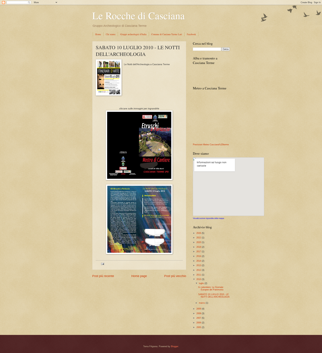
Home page (139, 276)
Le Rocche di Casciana (138, 15)
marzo (202, 303)
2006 (199, 322)
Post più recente (103, 276)
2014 (199, 261)
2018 (199, 247)
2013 (199, 265)
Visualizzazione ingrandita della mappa (208, 218)
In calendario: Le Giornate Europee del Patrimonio (210, 288)
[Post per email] (102, 263)
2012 (199, 270)
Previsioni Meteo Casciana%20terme (211, 144)
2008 (199, 313)
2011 (199, 274)
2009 (199, 308)
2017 (199, 251)
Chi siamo (110, 34)
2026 (199, 233)
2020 (199, 242)
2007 (199, 318)
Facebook (191, 34)
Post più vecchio (175, 276)
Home (98, 34)
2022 (199, 237)
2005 (199, 327)
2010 (199, 279)
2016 (199, 256)
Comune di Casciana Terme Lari (166, 34)
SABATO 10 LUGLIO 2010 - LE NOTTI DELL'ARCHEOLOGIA (214, 295)
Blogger (174, 346)
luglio (202, 283)
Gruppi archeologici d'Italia (133, 34)
